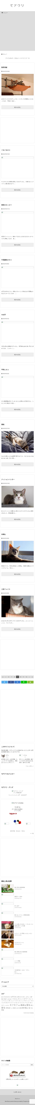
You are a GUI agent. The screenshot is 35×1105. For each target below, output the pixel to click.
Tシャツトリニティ (13, 795)
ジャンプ (12, 1000)
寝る (28, 1005)
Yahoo (23, 831)
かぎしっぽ (25, 997)
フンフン (22, 1003)
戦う (32, 1005)
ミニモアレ (6, 1005)
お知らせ (19, 997)
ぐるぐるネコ (5, 150)
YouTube (20, 778)
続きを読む (17, 107)
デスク (25, 1000)
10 (20, 677)
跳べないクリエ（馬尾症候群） (23, 915)
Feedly (14, 778)
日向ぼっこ (9, 1008)
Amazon (18, 831)
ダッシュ (21, 1000)
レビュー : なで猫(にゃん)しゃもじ (23, 933)
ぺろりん (15, 999)
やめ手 (3, 315)
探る (3, 1007)
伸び (19, 1005)
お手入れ (13, 997)
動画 (22, 1005)
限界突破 (4, 67)
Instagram (31, 778)
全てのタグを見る (29, 1013)
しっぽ (30, 997)
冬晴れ (3, 534)
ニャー (29, 1000)
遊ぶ (26, 1008)
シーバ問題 (17, 961)
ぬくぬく (4, 999)
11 (23, 677)
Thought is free (26, 1101)
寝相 (2, 424)
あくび (3, 997)
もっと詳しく (30, 766)
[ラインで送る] (24, 682)
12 (26, 677)
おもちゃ (8, 997)
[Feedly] (30, 682)
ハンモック (16, 1003)
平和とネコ (5, 370)
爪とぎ (16, 1008)
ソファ (16, 1000)
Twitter (4, 778)
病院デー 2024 (18, 896)
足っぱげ (17, 906)
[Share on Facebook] (11, 682)
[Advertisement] (17, 32)
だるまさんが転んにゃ (8, 762)
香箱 (2, 1010)
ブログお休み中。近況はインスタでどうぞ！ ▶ (17, 58)
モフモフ (14, 1005)
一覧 (32, 833)
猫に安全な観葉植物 (20, 887)
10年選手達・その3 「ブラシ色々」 (22, 971)
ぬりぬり (10, 999)
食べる (31, 1008)
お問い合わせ (17, 1092)
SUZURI (23, 795)
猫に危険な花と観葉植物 (21, 951)
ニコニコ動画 (25, 778)
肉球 (23, 1008)
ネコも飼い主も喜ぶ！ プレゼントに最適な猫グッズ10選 (24, 925)
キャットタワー (23, 999)
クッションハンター (8, 479)
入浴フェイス (5, 589)
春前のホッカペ (6, 205)
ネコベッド (9, 1003)
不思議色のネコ (6, 260)
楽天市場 (12, 831)
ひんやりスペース (19, 942)
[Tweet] (4, 682)
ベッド (27, 1003)
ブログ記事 (17, 810)
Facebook (9, 778)
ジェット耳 (7, 1000)
